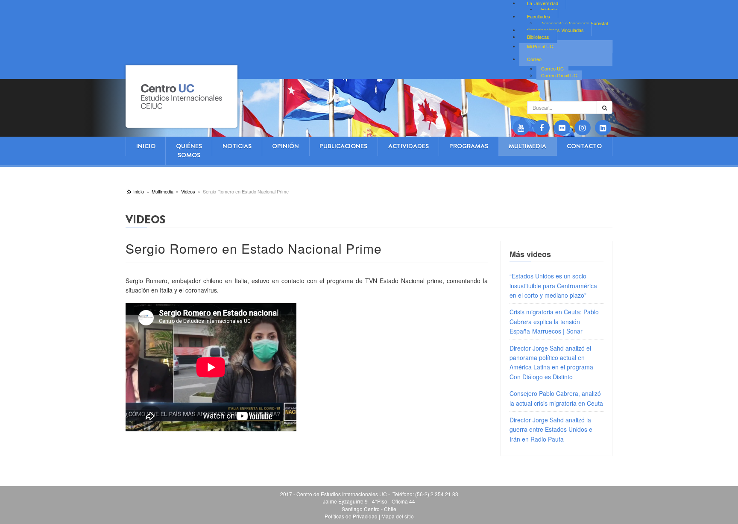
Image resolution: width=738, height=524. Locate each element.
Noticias (237, 146)
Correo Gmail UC (559, 75)
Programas (468, 146)
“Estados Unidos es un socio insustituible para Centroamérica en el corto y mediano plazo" (553, 285)
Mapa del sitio (397, 516)
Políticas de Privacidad (351, 516)
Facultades (538, 16)
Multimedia (527, 146)
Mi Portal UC (540, 46)
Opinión (285, 146)
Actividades (408, 146)
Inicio (145, 146)
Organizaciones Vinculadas (555, 29)
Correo (534, 59)
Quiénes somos (189, 150)
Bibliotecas (538, 36)
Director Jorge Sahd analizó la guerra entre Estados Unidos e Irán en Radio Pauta (551, 429)
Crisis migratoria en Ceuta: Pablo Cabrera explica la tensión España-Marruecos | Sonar (554, 321)
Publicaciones (343, 146)
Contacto (584, 146)
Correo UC (552, 68)
